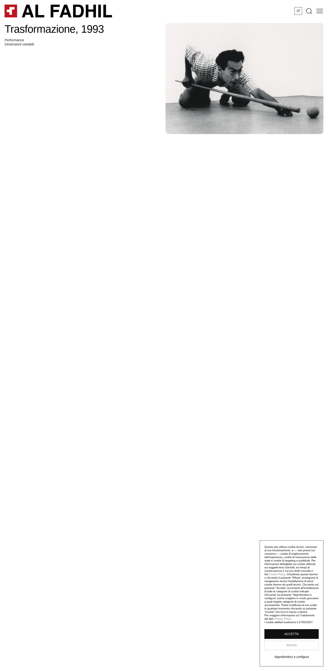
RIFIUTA (291, 645)
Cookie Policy (277, 574)
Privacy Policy (283, 618)
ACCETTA (291, 634)
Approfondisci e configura (291, 656)
